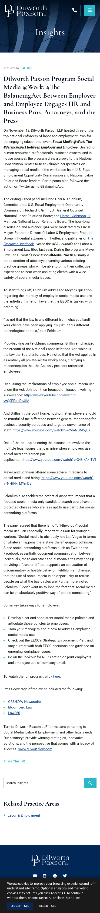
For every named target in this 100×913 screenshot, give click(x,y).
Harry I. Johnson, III (75, 216)
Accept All (20, 906)
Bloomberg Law (20, 707)
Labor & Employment (24, 815)
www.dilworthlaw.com (35, 749)
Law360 (14, 713)
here (56, 676)
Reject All (47, 906)
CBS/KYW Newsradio (24, 702)
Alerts (27, 68)
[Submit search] (90, 783)
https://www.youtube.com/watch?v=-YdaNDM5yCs (51, 430)
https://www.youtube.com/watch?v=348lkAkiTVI (58, 460)
